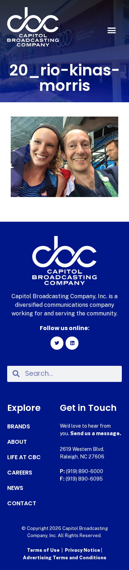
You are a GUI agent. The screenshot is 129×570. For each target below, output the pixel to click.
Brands (18, 426)
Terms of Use (43, 550)
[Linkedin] (72, 342)
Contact (21, 503)
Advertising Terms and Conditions (64, 557)
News (15, 488)
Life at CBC (24, 457)
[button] (112, 30)
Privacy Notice (83, 550)
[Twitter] (57, 342)
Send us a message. (95, 433)
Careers (19, 472)
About (17, 442)
